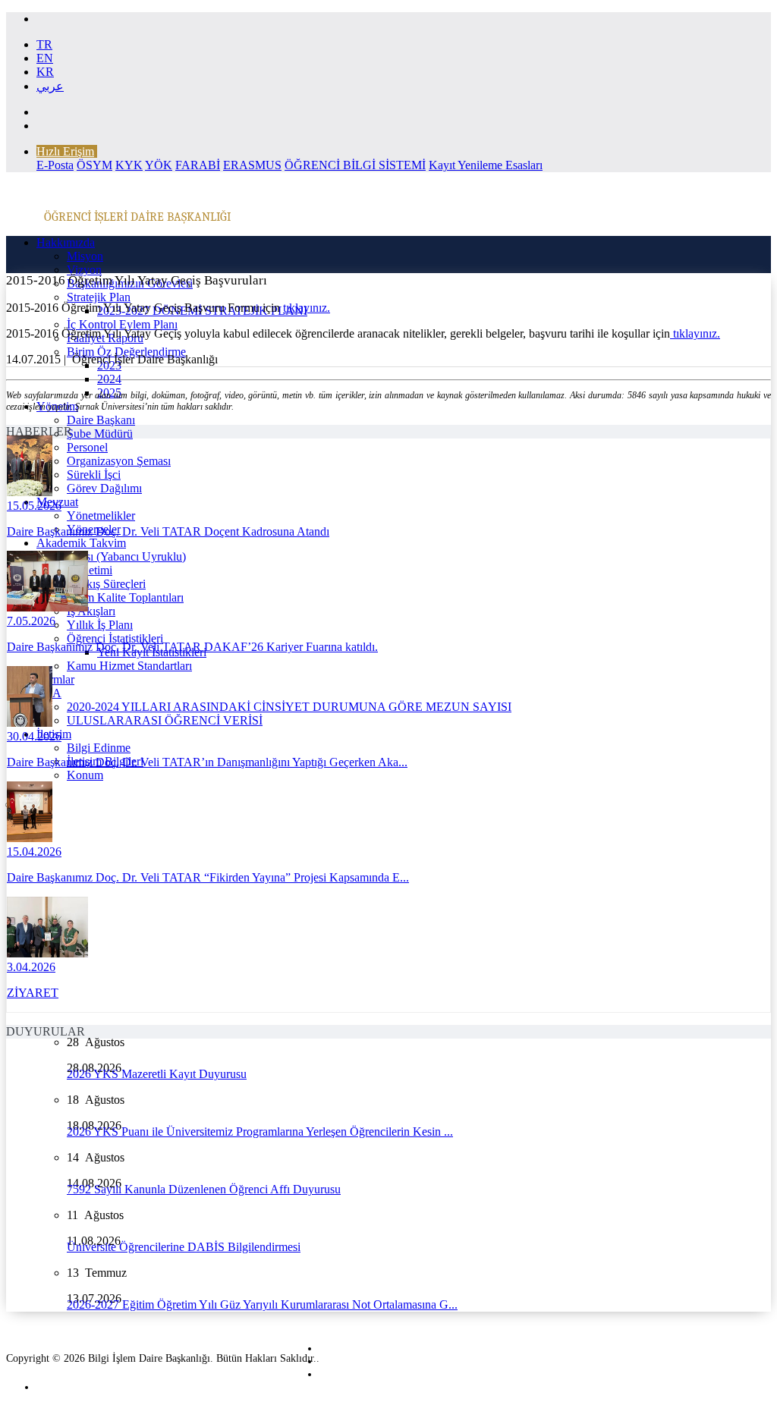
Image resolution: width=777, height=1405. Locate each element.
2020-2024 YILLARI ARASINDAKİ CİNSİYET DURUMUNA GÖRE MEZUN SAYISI (289, 706)
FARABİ (197, 165)
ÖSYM (94, 165)
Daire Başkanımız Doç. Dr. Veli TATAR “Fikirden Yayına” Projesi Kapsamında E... (208, 877)
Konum (85, 775)
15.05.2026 (34, 505)
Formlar (55, 679)
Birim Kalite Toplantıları (125, 597)
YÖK (158, 165)
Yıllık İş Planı (100, 624)
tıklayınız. (306, 307)
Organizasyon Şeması (119, 460)
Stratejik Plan (99, 297)
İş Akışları (91, 611)
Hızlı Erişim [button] (65, 151)
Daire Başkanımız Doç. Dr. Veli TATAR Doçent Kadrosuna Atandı (168, 531)
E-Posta (55, 165)
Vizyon (84, 269)
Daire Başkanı (101, 419)
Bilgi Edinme (99, 747)
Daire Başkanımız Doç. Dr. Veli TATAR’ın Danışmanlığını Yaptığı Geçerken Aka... (207, 762)
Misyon (85, 256)
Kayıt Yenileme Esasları (486, 165)
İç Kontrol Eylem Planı (122, 324)
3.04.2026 (31, 966)
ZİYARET (32, 992)
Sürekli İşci (94, 474)
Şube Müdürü (100, 433)
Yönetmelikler (101, 515)
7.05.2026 (31, 620)
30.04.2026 (34, 736)
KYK (129, 165)
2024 (109, 378)
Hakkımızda (65, 242)
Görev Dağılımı (104, 488)
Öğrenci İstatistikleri (115, 638)
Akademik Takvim (81, 542)
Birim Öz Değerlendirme (126, 351)
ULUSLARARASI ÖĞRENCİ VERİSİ (165, 720)
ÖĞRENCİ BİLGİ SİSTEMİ (355, 165)
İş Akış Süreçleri (106, 583)
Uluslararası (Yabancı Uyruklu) (111, 556)
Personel (87, 447)
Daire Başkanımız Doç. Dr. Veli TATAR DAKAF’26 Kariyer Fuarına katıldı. (192, 646)
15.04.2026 (34, 851)
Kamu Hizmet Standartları (129, 665)
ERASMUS (252, 165)
